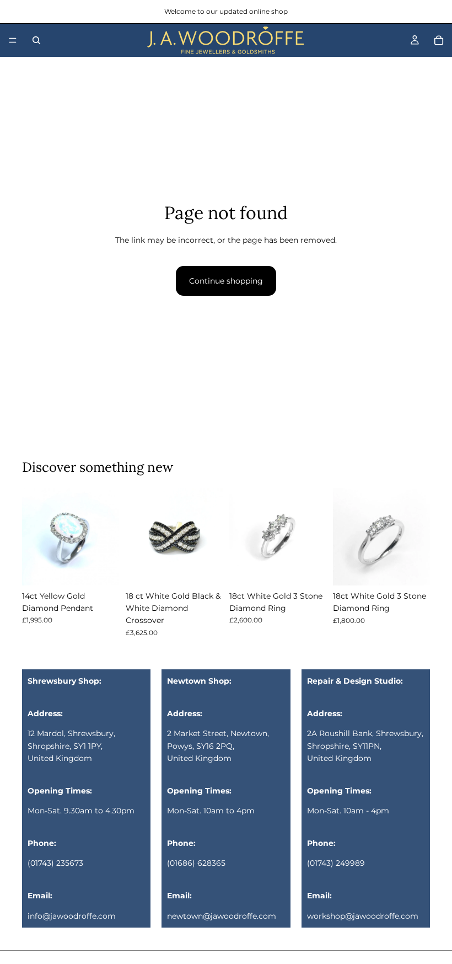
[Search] (36, 40)
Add (111, 568)
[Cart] (439, 40)
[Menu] (12, 40)
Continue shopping (226, 281)
